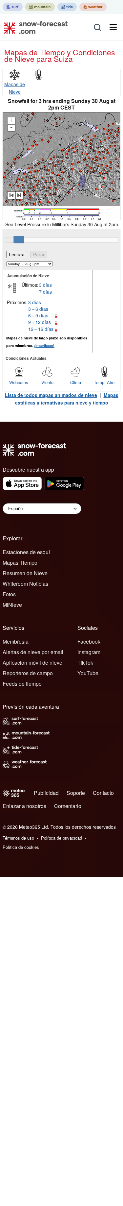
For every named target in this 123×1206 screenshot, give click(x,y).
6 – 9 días (38, 315)
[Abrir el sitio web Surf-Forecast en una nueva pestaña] (13, 7)
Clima (75, 382)
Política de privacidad (61, 838)
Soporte (76, 793)
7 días (45, 291)
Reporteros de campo (28, 673)
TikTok (85, 662)
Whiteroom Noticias (25, 583)
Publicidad (46, 793)
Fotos (9, 594)
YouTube (87, 673)
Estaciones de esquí (26, 552)
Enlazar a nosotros (24, 806)
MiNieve (12, 604)
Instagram (88, 652)
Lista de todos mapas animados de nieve (51, 395)
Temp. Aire (104, 382)
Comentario (67, 806)
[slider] (18, 239)
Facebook (88, 641)
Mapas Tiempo (20, 562)
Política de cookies (21, 847)
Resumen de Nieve (25, 573)
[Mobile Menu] (113, 27)
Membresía (16, 641)
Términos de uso (18, 838)
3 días (45, 285)
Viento (47, 382)
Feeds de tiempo (22, 683)
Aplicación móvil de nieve (32, 662)
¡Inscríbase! (44, 345)
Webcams (18, 382)
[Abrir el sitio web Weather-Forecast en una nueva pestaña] (93, 7)
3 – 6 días (38, 309)
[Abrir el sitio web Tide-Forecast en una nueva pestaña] (67, 7)
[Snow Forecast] (34, 27)
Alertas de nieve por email (33, 652)
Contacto (103, 793)
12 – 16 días (40, 329)
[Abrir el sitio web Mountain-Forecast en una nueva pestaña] (40, 7)
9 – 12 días (39, 322)
